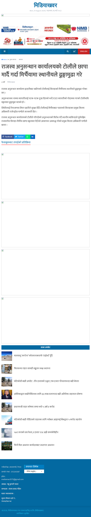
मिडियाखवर (45, 5)
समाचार (21, 59)
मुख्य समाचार (13, 59)
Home (5, 59)
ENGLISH (83, 51)
